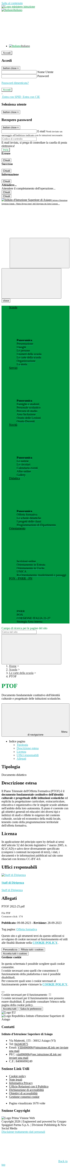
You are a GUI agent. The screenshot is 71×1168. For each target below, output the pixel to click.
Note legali (15, 1079)
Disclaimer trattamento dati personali (23, 1131)
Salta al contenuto (12, 3)
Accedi (7, 52)
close (6, 300)
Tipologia (22, 744)
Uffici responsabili (28, 755)
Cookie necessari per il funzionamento (25, 994)
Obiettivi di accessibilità (23, 1093)
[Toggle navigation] (31, 283)
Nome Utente (45, 72)
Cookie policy (17, 1076)
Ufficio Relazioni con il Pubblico (28, 1086)
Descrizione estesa (28, 748)
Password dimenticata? (15, 83)
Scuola (13, 669)
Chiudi (6, 160)
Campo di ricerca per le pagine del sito (24, 628)
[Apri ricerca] (39, 253)
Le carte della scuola (21, 673)
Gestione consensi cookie (24, 1096)
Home (12, 666)
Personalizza (10, 949)
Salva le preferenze (30, 1008)
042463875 (21, 1044)
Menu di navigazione (47, 733)
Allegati (21, 758)
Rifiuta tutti (32, 949)
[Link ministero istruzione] (18, 6)
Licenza (21, 751)
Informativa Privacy (21, 1083)
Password (43, 76)
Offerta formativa (26, 929)
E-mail (41, 131)
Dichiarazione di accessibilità (26, 1090)
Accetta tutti (15, 953)
